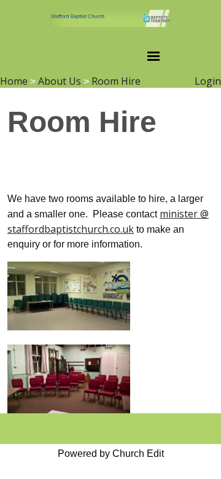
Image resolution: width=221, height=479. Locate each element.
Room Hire (116, 81)
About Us (59, 81)
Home (14, 81)
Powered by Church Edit (111, 453)
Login (208, 81)
